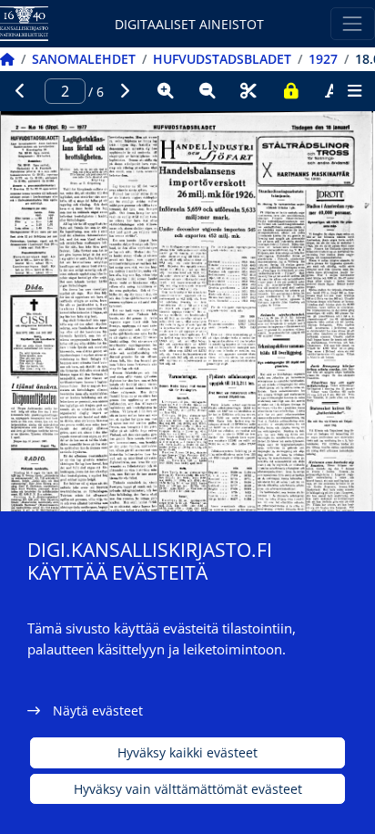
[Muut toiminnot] (354, 91)
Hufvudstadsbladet (222, 58)
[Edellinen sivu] (21, 91)
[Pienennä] (207, 91)
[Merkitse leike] (248, 91)
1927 (323, 58)
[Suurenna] (165, 91)
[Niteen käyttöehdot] (290, 91)
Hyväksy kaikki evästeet (187, 752)
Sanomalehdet (84, 58)
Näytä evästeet (98, 710)
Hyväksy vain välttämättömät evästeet (188, 789)
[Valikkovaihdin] (352, 23)
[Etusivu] (7, 58)
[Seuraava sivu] (124, 91)
